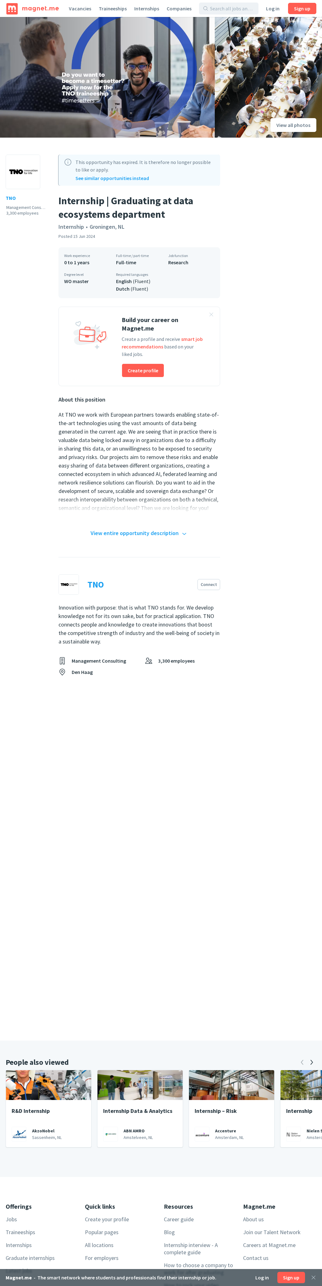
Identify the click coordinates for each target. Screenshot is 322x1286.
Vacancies (80, 8)
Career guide (179, 1219)
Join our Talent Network (272, 1232)
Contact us (256, 1257)
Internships (146, 8)
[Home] (32, 8)
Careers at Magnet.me (269, 1245)
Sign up (302, 8)
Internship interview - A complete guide (191, 1248)
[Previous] (302, 1062)
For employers (102, 1257)
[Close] (313, 1277)
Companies (179, 8)
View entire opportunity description (135, 533)
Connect (209, 584)
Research (178, 262)
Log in (273, 8)
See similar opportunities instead (112, 178)
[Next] (311, 1062)
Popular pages (102, 1232)
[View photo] (107, 77)
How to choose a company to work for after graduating (198, 1268)
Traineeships (113, 8)
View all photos (293, 125)
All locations (99, 1245)
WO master (76, 281)
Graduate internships (30, 1257)
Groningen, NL (107, 226)
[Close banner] (211, 315)
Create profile (143, 370)
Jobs (11, 1219)
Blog (169, 1232)
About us (253, 1219)
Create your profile (107, 1219)
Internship (71, 226)
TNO (11, 198)
